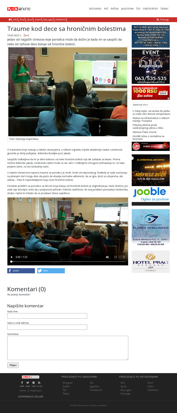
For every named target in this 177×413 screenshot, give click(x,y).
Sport (29, 19)
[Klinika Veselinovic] (151, 227)
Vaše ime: (12, 311)
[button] (21, 270)
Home (22, 390)
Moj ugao (48, 19)
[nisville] (151, 170)
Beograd (95, 8)
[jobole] (151, 193)
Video (38, 19)
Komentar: (13, 334)
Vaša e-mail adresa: (18, 322)
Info (15, 19)
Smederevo (150, 8)
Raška (115, 8)
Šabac (165, 8)
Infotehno (60, 19)
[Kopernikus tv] (151, 36)
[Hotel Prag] (151, 261)
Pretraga (164, 19)
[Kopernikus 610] (151, 66)
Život (22, 19)
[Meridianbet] (151, 92)
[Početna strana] (31, 377)
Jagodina (127, 8)
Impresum (36, 390)
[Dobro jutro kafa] (151, 146)
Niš (106, 8)
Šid (138, 8)
